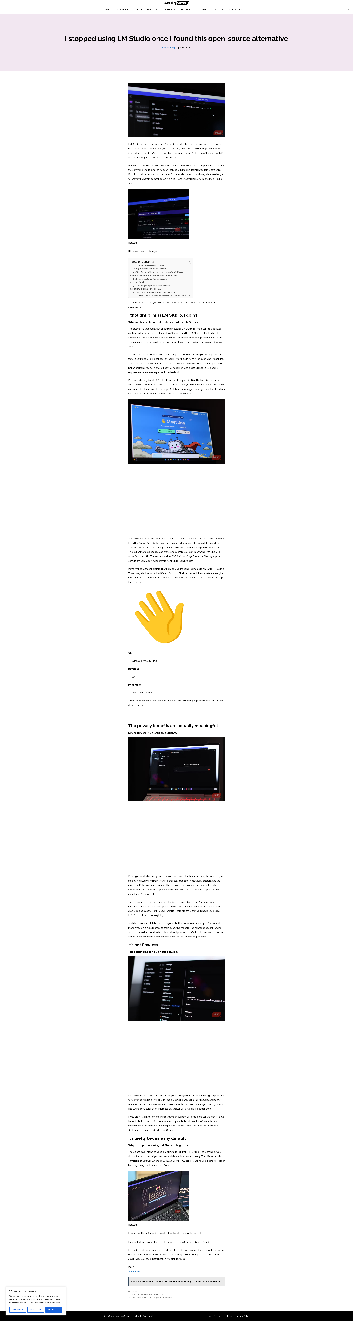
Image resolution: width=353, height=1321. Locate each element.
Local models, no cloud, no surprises (152, 279)
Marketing (153, 10)
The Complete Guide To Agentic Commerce (151, 1297)
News (134, 1291)
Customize (17, 1309)
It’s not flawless (139, 282)
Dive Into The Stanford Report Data (147, 1294)
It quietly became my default (146, 289)
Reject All (35, 1309)
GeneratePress (150, 1316)
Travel (204, 10)
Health (138, 10)
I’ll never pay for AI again (154, 265)
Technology (188, 10)
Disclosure (228, 1316)
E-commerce (122, 10)
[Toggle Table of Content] (187, 261)
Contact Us (235, 10)
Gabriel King (168, 47)
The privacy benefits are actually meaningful (154, 275)
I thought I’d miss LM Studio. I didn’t (149, 268)
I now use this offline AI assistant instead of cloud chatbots (167, 295)
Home (106, 10)
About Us (218, 10)
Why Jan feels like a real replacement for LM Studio (159, 272)
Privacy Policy (243, 1316)
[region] (36, 1301)
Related (132, 242)
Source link (134, 1271)
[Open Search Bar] (349, 10)
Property (170, 10)
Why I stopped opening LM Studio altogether (157, 292)
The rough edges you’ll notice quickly (153, 285)
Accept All (54, 1309)
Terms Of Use (214, 1316)
